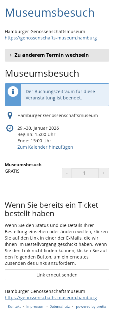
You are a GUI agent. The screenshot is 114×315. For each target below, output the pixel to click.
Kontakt (14, 306)
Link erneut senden (57, 275)
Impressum (35, 306)
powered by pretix (91, 306)
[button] (57, 55)
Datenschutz (59, 306)
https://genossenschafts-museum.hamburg (51, 38)
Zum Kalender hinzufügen (45, 147)
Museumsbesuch (50, 12)
